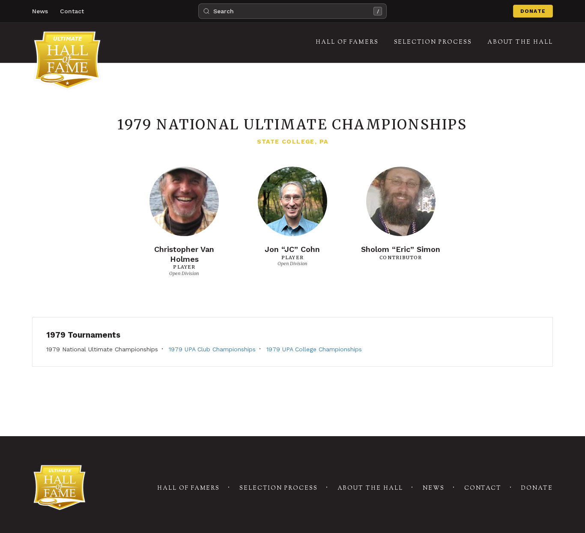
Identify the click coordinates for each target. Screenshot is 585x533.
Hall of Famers (188, 488)
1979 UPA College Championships (314, 349)
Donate (533, 11)
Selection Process (278, 488)
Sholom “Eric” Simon (400, 249)
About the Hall (370, 488)
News (40, 11)
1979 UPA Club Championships (212, 349)
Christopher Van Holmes (184, 254)
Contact (72, 11)
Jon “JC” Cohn (292, 249)
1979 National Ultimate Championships (102, 349)
